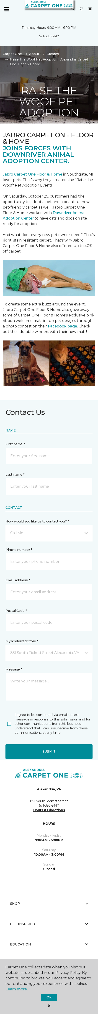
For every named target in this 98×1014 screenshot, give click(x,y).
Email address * (17, 580)
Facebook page (62, 326)
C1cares (52, 54)
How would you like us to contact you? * (37, 521)
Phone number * (18, 549)
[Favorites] (81, 9)
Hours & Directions (49, 810)
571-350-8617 (49, 36)
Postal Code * (16, 610)
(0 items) (90, 9)
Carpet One (12, 54)
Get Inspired (22, 924)
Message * (13, 669)
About (34, 54)
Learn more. (16, 989)
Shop (15, 903)
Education (20, 944)
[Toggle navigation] (7, 9)
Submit (49, 751)
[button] (73, 9)
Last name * (14, 474)
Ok (48, 997)
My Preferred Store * (21, 641)
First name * (15, 444)
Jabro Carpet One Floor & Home (32, 174)
